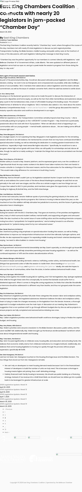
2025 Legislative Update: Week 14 (13, 385)
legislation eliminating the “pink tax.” (42, 266)
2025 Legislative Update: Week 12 (13, 394)
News (10, 42)
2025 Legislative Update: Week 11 (13, 399)
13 (5, 429)
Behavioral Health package (13, 266)
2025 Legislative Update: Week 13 (13, 389)
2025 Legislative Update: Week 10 (13, 404)
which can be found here (37, 108)
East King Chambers (16, 37)
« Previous (8, 409)
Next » (7, 432)
